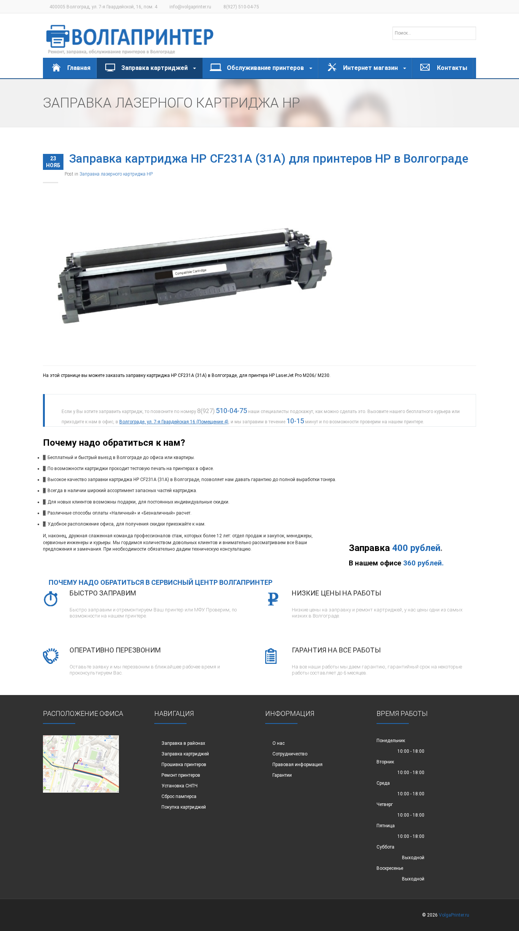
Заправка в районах (183, 743)
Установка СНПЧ (179, 785)
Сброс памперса (178, 796)
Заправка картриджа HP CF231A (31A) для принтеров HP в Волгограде (268, 159)
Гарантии (282, 775)
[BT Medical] (130, 36)
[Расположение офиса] (81, 763)
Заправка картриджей (185, 754)
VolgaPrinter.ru (454, 915)
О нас (278, 743)
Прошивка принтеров (183, 764)
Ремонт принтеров (180, 775)
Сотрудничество (289, 754)
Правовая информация (297, 764)
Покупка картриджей (183, 807)
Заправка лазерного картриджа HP (116, 174)
